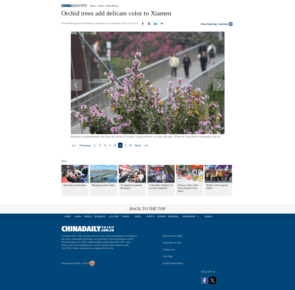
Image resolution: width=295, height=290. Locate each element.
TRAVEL (126, 216)
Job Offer (168, 256)
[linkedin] (154, 23)
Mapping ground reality (103, 185)
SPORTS (150, 216)
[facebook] (141, 23)
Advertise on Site (172, 242)
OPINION (161, 216)
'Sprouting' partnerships (74, 185)
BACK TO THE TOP (147, 209)
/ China (100, 6)
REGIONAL (173, 216)
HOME (68, 216)
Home (93, 6)
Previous (85, 145)
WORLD (88, 216)
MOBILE (208, 216)
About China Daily (172, 235)
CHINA (78, 216)
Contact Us (169, 249)
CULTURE (114, 216)
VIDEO (138, 216)
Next (138, 145)
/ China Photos (111, 6)
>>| (146, 145)
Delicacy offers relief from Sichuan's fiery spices (188, 188)
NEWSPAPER (188, 216)
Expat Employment (173, 263)
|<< (74, 145)
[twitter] (148, 23)
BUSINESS (100, 216)
